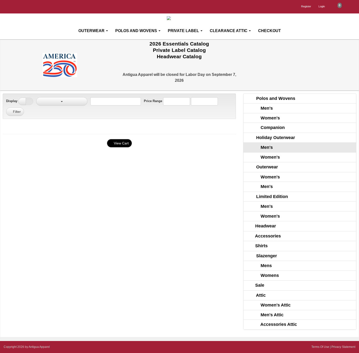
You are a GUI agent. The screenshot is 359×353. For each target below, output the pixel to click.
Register (306, 6)
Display (11, 101)
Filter (16, 112)
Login (321, 6)
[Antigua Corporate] (181, 18)
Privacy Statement (343, 347)
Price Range (153, 101)
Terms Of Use (320, 347)
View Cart (121, 143)
